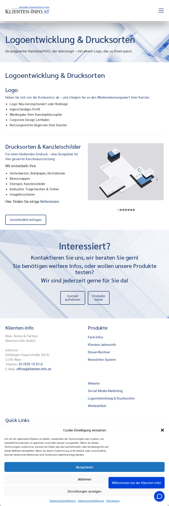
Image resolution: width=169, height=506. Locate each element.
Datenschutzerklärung (63, 500)
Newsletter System (102, 360)
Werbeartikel (97, 406)
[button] (162, 430)
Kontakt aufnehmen (73, 297)
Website (94, 383)
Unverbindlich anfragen (26, 220)
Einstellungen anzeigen (84, 491)
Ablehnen (84, 479)
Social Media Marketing (105, 391)
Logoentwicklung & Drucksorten (111, 398)
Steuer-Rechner (99, 352)
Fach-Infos (95, 337)
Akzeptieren (84, 467)
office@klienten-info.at (33, 369)
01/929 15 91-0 (31, 364)
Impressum (113, 500)
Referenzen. (50, 201)
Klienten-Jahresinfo (102, 345)
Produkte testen (98, 297)
